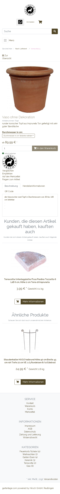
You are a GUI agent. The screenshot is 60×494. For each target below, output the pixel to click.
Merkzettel (30, 412)
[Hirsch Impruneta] (9, 162)
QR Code (9, 191)
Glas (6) (30, 466)
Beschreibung (11, 186)
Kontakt (30, 403)
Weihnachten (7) (30, 454)
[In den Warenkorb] (17, 301)
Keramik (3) (30, 460)
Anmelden (30, 22)
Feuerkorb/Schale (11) (30, 451)
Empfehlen (7, 173)
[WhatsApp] (20, 22)
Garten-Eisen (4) (30, 457)
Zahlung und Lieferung (30, 434)
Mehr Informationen (33, 301)
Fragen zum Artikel (11, 179)
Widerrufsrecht (30, 437)
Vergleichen (8, 171)
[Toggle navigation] (5, 40)
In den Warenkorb (46, 148)
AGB (30, 429)
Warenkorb (30, 406)
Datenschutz (30, 432)
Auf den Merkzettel (11, 176)
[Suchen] (55, 31)
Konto (30, 409)
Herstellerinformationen (34, 186)
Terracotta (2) (30, 463)
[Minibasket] (40, 22)
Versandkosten (51, 479)
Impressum (30, 426)
